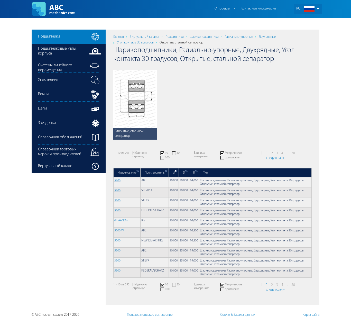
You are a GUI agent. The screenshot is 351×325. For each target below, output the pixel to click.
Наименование (127, 172)
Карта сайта (311, 315)
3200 (117, 200)
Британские (232, 157)
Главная (118, 37)
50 (178, 153)
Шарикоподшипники (204, 37)
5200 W (119, 230)
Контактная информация (258, 9)
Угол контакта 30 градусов (135, 42)
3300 (117, 260)
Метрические (233, 153)
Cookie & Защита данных (237, 315)
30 (293, 153)
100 (167, 157)
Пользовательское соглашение (150, 315)
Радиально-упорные (239, 37)
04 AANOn (120, 220)
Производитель (155, 172)
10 (166, 153)
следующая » (275, 158)
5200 (117, 180)
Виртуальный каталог (145, 37)
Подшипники (174, 37)
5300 (117, 250)
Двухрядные (267, 37)
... (287, 153)
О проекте (222, 9)
